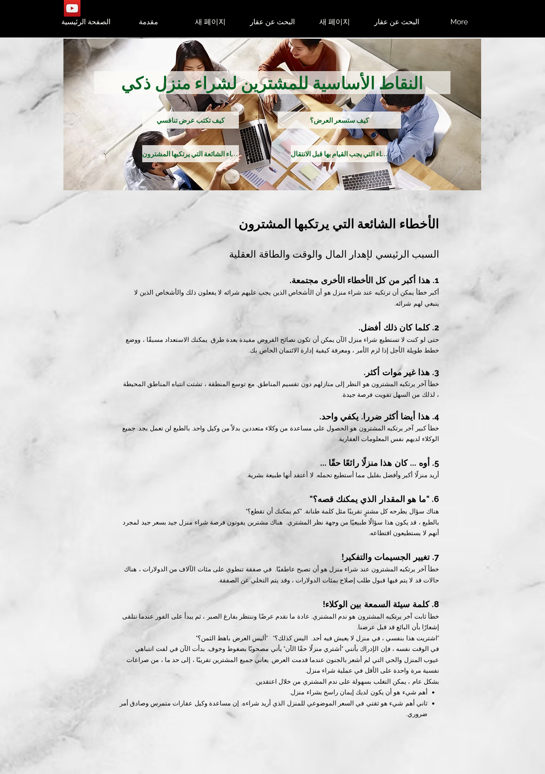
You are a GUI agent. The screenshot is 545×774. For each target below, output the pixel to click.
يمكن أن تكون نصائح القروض (295, 340)
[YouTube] (72, 8)
